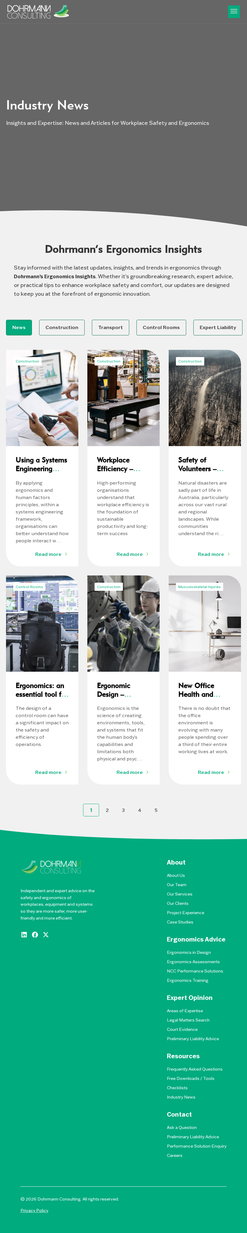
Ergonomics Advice (196, 939)
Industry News (181, 1097)
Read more (48, 554)
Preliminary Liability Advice (193, 1038)
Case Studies (180, 922)
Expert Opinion (190, 997)
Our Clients (178, 903)
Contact (179, 1114)
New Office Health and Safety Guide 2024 (198, 698)
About (176, 862)
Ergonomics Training (187, 980)
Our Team (176, 884)
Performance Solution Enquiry (197, 1146)
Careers (175, 1155)
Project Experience (185, 912)
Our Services (179, 894)
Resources (183, 1056)
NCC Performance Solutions (195, 971)
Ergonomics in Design (189, 952)
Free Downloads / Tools (190, 1078)
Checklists (177, 1087)
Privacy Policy (34, 1210)
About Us (176, 875)
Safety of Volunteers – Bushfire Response (197, 472)
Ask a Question (182, 1127)
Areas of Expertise (185, 1010)
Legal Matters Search (188, 1020)
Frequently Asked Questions (195, 1069)
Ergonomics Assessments (193, 961)
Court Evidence (182, 1029)
